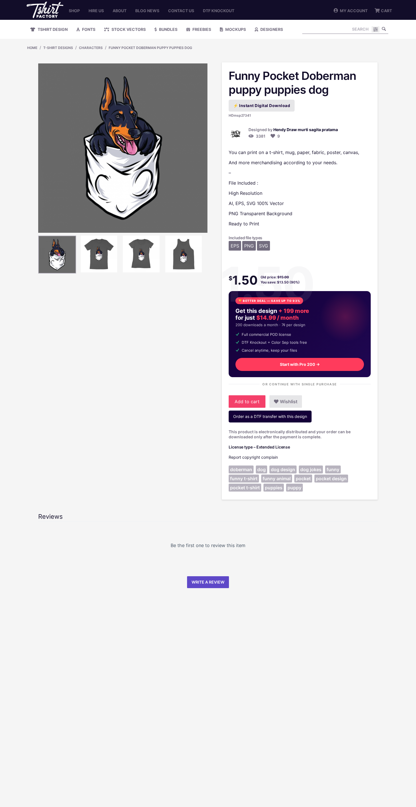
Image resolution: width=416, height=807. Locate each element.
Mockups (235, 29)
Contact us (181, 10)
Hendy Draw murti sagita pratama (305, 129)
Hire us (96, 10)
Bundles (167, 29)
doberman (241, 469)
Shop (74, 10)
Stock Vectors (128, 29)
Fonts (88, 29)
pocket (303, 478)
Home (32, 48)
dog (261, 469)
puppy (294, 487)
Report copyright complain (253, 457)
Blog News (147, 10)
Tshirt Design (52, 29)
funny (333, 469)
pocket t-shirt (245, 487)
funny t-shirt (244, 478)
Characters (91, 48)
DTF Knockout (218, 10)
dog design (283, 469)
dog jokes (310, 469)
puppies (273, 487)
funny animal (277, 478)
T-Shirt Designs (58, 48)
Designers (271, 29)
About (119, 10)
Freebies (201, 29)
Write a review (208, 582)
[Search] (384, 29)
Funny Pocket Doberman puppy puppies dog (150, 48)
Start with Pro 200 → (300, 364)
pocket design (331, 478)
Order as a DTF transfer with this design (270, 416)
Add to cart (247, 401)
